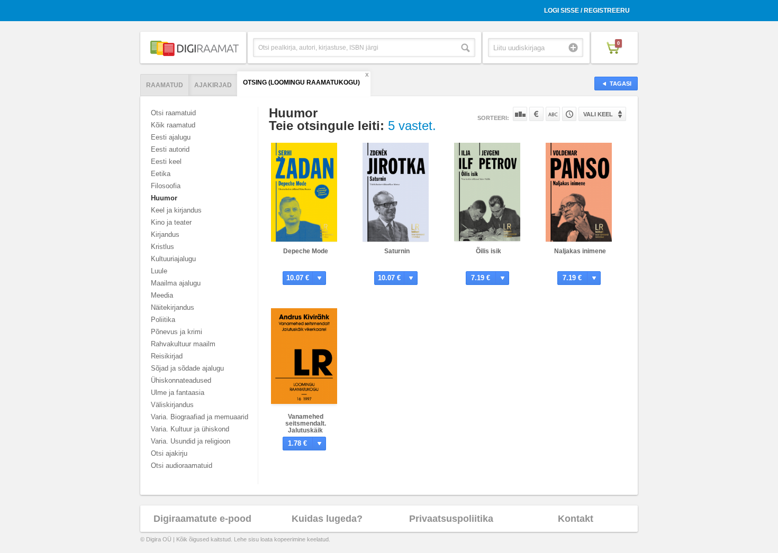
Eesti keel (166, 161)
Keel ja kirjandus (176, 210)
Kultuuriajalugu (173, 259)
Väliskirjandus (172, 405)
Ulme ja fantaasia (177, 393)
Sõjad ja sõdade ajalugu (187, 368)
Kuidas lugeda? (327, 518)
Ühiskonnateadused (181, 380)
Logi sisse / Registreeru (587, 10)
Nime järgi (553, 114)
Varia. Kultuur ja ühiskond (190, 429)
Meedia (162, 295)
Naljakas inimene (580, 251)
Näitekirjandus (172, 307)
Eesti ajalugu (171, 137)
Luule (159, 271)
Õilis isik (488, 251)
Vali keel (598, 114)
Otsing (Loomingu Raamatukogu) (301, 82)
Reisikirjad (167, 356)
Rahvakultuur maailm (183, 344)
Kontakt (575, 518)
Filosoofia (165, 186)
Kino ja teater (171, 222)
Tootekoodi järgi (569, 114)
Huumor (164, 198)
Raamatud (164, 85)
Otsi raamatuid (173, 113)
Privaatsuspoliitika (451, 518)
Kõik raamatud (173, 125)
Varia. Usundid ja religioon (190, 441)
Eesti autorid (170, 149)
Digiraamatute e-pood (202, 518)
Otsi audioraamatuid (181, 465)
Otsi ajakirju (169, 453)
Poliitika (163, 320)
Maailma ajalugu (176, 283)
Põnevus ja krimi (176, 332)
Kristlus (162, 247)
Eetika (160, 174)
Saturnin (397, 251)
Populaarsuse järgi (520, 114)
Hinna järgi (536, 114)
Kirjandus (165, 234)
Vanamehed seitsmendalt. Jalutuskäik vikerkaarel (305, 427)
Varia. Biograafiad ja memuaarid (199, 417)
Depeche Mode (305, 251)
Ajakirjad (213, 85)
